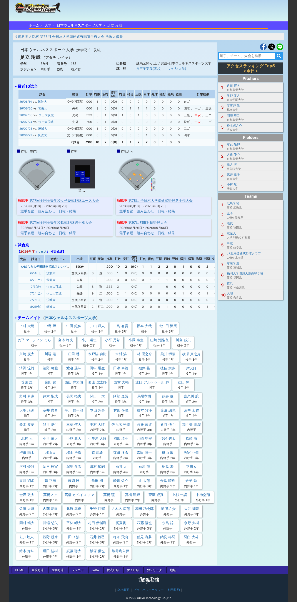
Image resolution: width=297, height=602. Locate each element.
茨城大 (42, 128)
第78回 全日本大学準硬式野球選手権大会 (160, 200)
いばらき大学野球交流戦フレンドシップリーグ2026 (57, 266)
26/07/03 (26, 115)
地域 (173, 570)
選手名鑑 (27, 211)
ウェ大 (42, 251)
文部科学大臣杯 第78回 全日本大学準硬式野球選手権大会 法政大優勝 (69, 36)
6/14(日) (36, 273)
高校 (38, 570)
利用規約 (174, 590)
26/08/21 (25, 135)
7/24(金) (36, 293)
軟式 (113, 570)
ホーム (34, 25)
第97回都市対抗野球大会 (147, 222)
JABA (95, 570)
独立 (154, 570)
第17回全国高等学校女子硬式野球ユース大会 (64, 200)
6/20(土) (36, 280)
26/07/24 (25, 122)
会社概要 (123, 590)
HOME (19, 570)
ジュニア (78, 570)
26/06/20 (25, 108)
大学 (48, 25)
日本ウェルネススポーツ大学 (79, 25)
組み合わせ (46, 211)
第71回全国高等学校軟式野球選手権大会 (60, 222)
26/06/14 (25, 101)
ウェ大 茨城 (46, 115)
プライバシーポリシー (148, 590)
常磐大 (42, 108)
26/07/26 (25, 128)
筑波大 (42, 101)
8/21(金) (35, 306)
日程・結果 (67, 211)
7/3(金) (36, 286)
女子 (133, 570)
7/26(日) (36, 300)
